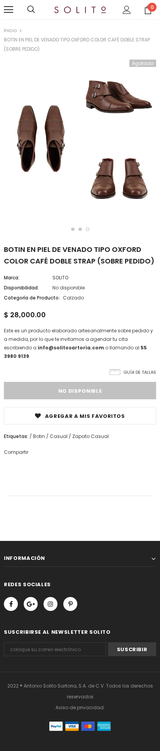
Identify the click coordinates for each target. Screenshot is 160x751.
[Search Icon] (31, 10)
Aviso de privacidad (80, 707)
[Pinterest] (70, 604)
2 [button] (80, 229)
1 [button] (73, 229)
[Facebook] (11, 604)
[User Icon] (127, 10)
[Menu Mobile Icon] (8, 9)
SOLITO (60, 277)
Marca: (11, 277)
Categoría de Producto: (32, 297)
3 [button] (87, 229)
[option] (41, 140)
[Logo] (80, 9)
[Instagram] (50, 604)
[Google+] (31, 604)
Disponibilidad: (21, 287)
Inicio (10, 30)
